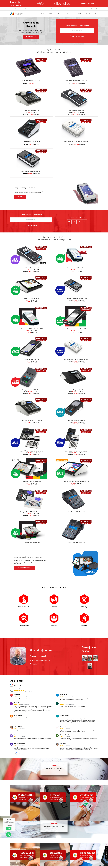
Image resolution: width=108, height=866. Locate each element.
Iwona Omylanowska (64, 715)
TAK (9, 828)
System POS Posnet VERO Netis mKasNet (76, 481)
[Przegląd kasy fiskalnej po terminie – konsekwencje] (61, 803)
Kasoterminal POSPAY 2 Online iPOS (32, 329)
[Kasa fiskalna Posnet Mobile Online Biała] (73, 346)
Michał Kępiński (63, 694)
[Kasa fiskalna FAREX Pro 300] (73, 499)
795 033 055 (35, 663)
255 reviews (28, 691)
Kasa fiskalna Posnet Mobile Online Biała (76, 359)
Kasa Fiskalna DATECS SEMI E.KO (31, 80)
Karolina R (16, 702)
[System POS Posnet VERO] (28, 285)
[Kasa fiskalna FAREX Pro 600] (73, 529)
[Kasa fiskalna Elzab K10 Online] (28, 377)
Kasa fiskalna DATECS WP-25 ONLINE (31, 451)
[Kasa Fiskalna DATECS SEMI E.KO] (28, 67)
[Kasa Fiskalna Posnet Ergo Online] (28, 255)
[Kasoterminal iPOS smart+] (28, 529)
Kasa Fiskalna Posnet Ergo (76, 111)
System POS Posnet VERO (31, 298)
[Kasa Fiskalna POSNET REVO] (28, 128)
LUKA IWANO (17, 694)
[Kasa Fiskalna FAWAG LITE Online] (28, 407)
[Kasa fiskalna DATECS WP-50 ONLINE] (73, 438)
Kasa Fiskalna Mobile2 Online (76, 420)
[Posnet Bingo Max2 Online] (73, 377)
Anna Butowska (17, 734)
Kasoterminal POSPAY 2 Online (76, 268)
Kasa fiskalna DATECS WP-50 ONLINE (76, 451)
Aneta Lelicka (63, 743)
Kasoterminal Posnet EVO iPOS (76, 329)
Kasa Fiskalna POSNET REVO (31, 141)
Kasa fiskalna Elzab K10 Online (31, 390)
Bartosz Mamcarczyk (18, 715)
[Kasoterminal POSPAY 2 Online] (73, 255)
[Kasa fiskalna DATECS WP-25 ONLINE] (28, 438)
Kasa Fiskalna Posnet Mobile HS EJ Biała (76, 141)
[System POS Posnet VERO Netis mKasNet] (73, 468)
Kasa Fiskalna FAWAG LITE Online (32, 420)
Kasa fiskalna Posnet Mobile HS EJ (31, 171)
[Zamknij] (14, 818)
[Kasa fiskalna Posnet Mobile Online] (73, 285)
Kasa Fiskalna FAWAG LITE (31, 111)
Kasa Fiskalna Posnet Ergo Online (31, 268)
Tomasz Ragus (63, 702)
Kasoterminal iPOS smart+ (32, 542)
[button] (8, 834)
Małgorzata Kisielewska (19, 743)
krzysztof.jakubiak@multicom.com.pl (41, 660)
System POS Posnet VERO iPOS (31, 481)
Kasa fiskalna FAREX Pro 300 (76, 512)
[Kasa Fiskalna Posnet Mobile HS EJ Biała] (73, 128)
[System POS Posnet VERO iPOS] (28, 468)
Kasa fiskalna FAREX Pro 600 (76, 542)
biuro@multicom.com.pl (21, 8)
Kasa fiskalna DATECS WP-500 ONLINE (31, 512)
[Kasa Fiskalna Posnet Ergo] (73, 98)
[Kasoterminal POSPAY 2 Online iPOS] (28, 316)
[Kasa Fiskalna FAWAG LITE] (28, 98)
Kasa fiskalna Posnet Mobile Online (76, 298)
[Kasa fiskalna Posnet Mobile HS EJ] (28, 159)
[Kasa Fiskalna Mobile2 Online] (73, 407)
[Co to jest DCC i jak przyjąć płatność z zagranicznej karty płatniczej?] (31, 803)
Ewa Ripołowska (18, 726)
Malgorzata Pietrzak (64, 734)
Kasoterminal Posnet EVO (31, 359)
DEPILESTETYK (63, 726)
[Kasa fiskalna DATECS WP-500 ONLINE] (28, 499)
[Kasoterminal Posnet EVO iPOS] (73, 316)
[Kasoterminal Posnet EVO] (28, 346)
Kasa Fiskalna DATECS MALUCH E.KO (76, 80)
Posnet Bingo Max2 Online (76, 390)
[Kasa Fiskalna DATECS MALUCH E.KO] (73, 67)
